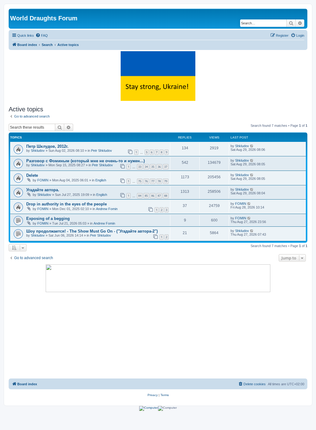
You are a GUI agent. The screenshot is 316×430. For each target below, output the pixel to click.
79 (165, 181)
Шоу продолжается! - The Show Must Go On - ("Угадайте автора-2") (92, 231)
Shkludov (38, 150)
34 (146, 167)
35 (152, 167)
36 (159, 167)
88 (165, 196)
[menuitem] (41, 35)
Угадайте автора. (42, 190)
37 (165, 167)
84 (139, 196)
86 (152, 196)
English (100, 180)
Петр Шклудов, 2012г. (47, 146)
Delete (32, 175)
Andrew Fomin (107, 209)
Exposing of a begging (48, 218)
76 (146, 181)
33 (139, 167)
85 (146, 196)
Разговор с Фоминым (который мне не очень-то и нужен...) (85, 161)
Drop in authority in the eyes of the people (66, 204)
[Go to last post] (252, 146)
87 (159, 196)
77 (152, 181)
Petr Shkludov (101, 150)
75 (139, 181)
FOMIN (42, 180)
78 (159, 181)
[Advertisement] (158, 335)
